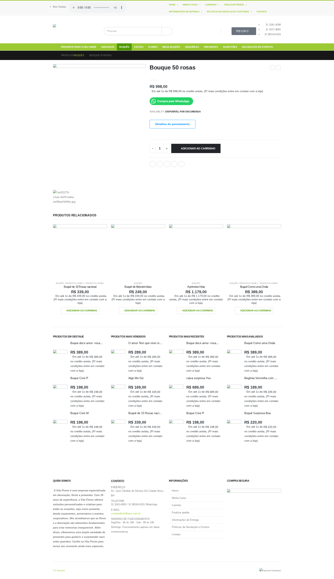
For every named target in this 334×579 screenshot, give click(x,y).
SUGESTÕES (230, 47)
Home (172, 4)
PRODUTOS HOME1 (95, 283)
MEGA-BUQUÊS (171, 47)
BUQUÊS (124, 47)
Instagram (124, 541)
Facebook (153, 164)
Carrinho (211, 4)
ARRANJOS (107, 47)
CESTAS (138, 47)
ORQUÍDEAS (192, 47)
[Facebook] (215, 31)
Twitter (160, 164)
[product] (80, 251)
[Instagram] (226, 31)
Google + (174, 164)
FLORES (153, 47)
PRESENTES (211, 47)
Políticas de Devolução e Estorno (228, 11)
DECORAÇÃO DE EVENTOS (257, 47)
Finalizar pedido (234, 4)
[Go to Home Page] (54, 55)
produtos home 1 (74, 283)
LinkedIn (167, 164)
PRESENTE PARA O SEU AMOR (78, 47)
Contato (261, 11)
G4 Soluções (59, 570)
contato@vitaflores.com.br (126, 513)
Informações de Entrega (184, 11)
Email (181, 164)
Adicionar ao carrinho (198, 148)
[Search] (167, 31)
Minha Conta (190, 4)
